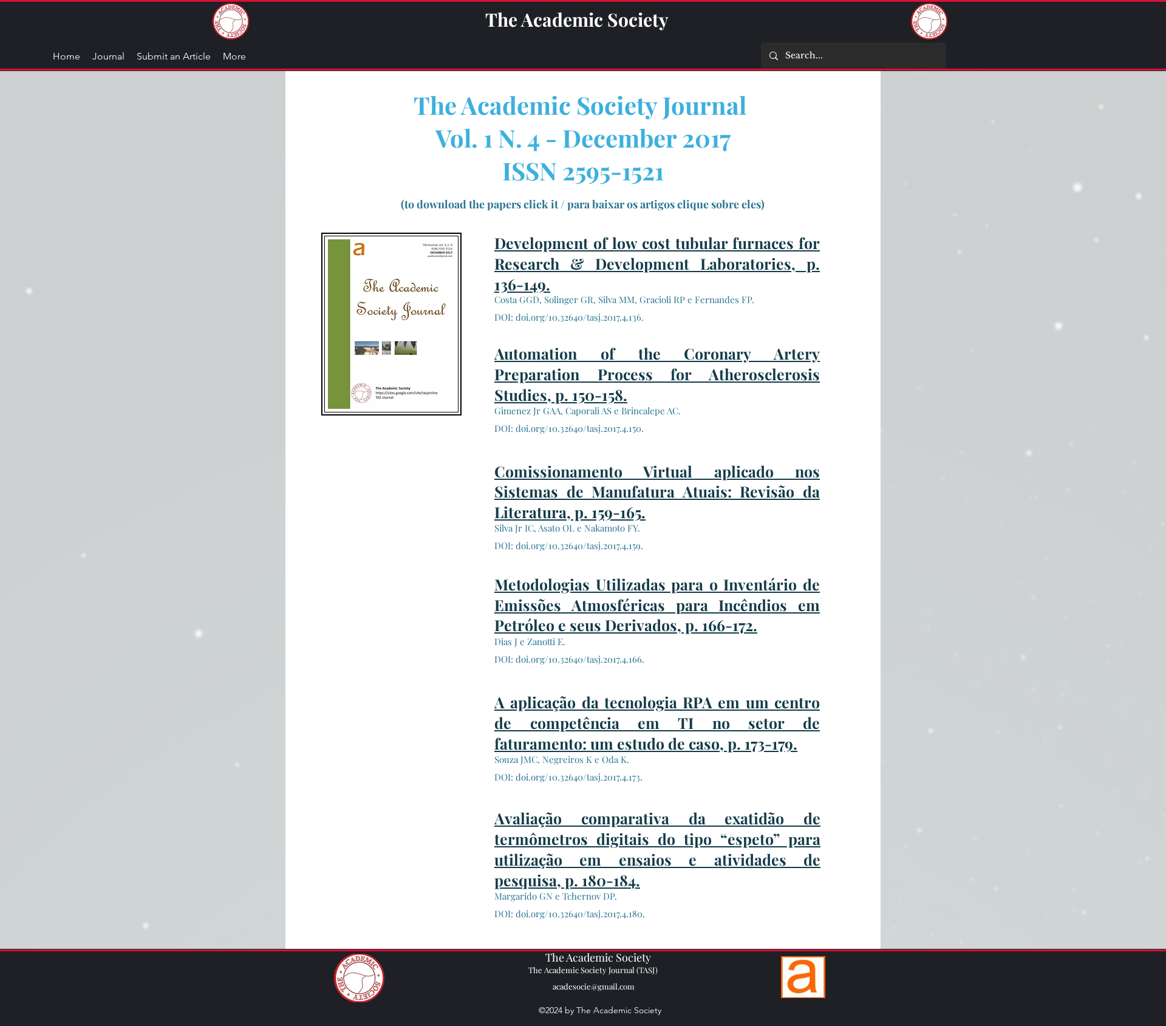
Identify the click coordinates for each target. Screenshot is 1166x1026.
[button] (234, 56)
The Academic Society (577, 19)
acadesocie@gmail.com (594, 986)
